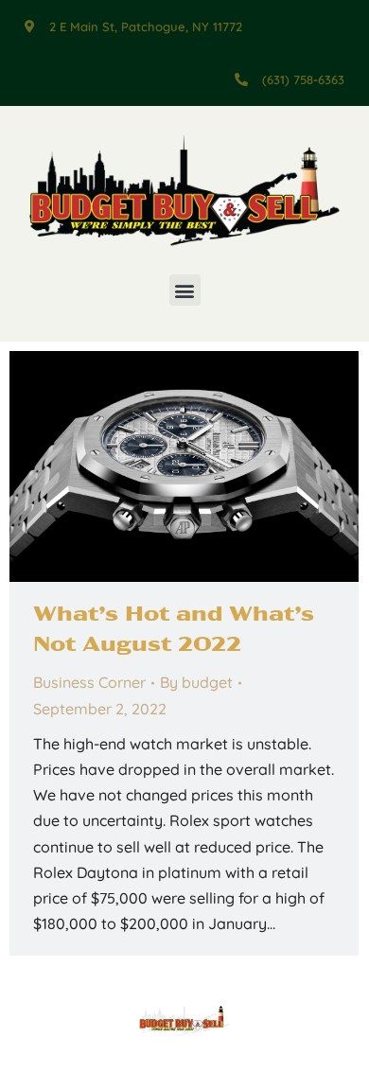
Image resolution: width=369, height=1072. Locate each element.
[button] (185, 290)
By (196, 682)
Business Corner (89, 682)
